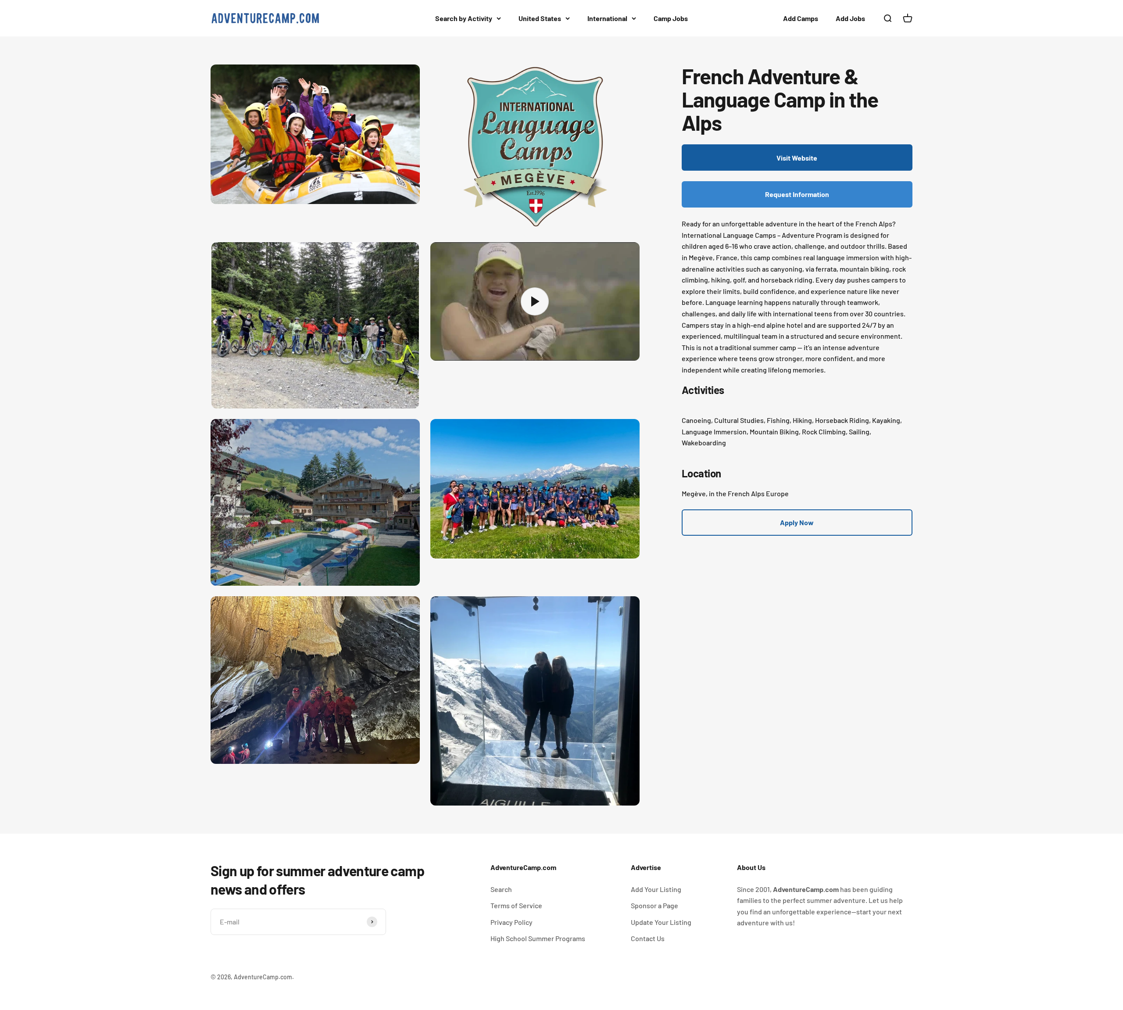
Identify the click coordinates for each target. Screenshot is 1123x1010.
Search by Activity (463, 18)
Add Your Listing (656, 889)
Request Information (797, 194)
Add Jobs (850, 18)
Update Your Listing (661, 922)
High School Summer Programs (537, 938)
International (607, 18)
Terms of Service (516, 905)
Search (501, 889)
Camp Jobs (671, 18)
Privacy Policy (511, 922)
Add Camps (800, 18)
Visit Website (796, 158)
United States (540, 18)
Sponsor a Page (654, 905)
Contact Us (648, 938)
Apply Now (797, 522)
